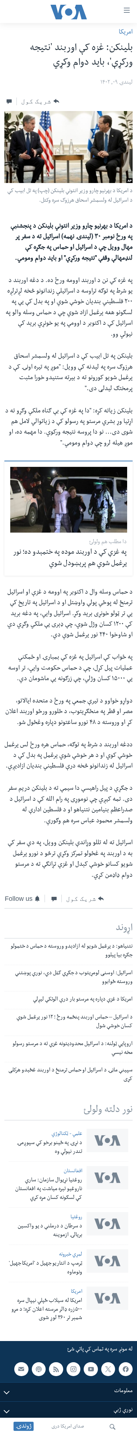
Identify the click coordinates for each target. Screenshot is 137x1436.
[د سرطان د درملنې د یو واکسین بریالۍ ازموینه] (107, 1223)
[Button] (40, 101)
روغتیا (76, 1218)
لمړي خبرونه (70, 1255)
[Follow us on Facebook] (126, 1369)
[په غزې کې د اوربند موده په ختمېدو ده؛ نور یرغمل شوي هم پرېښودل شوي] (68, 500)
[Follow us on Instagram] (73, 1369)
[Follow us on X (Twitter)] (108, 1369)
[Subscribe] (21, 1369)
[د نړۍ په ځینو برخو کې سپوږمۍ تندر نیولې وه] (107, 1140)
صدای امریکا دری (68, 1427)
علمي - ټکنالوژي (67, 1134)
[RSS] (56, 1369)
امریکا (126, 33)
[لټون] (112, 1427)
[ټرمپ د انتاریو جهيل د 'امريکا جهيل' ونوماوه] (107, 1261)
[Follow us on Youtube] (91, 1369)
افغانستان (73, 1172)
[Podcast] (39, 1369)
